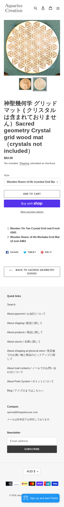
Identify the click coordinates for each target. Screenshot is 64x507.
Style (6, 175)
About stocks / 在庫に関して (24, 341)
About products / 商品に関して (25, 332)
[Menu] (58, 8)
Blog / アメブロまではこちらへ (25, 390)
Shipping (24, 163)
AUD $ (31, 471)
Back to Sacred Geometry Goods (35, 272)
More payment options (32, 212)
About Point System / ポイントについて (30, 381)
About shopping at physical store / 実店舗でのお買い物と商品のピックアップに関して (31, 354)
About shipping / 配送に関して (24, 323)
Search (11, 304)
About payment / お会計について (26, 313)
